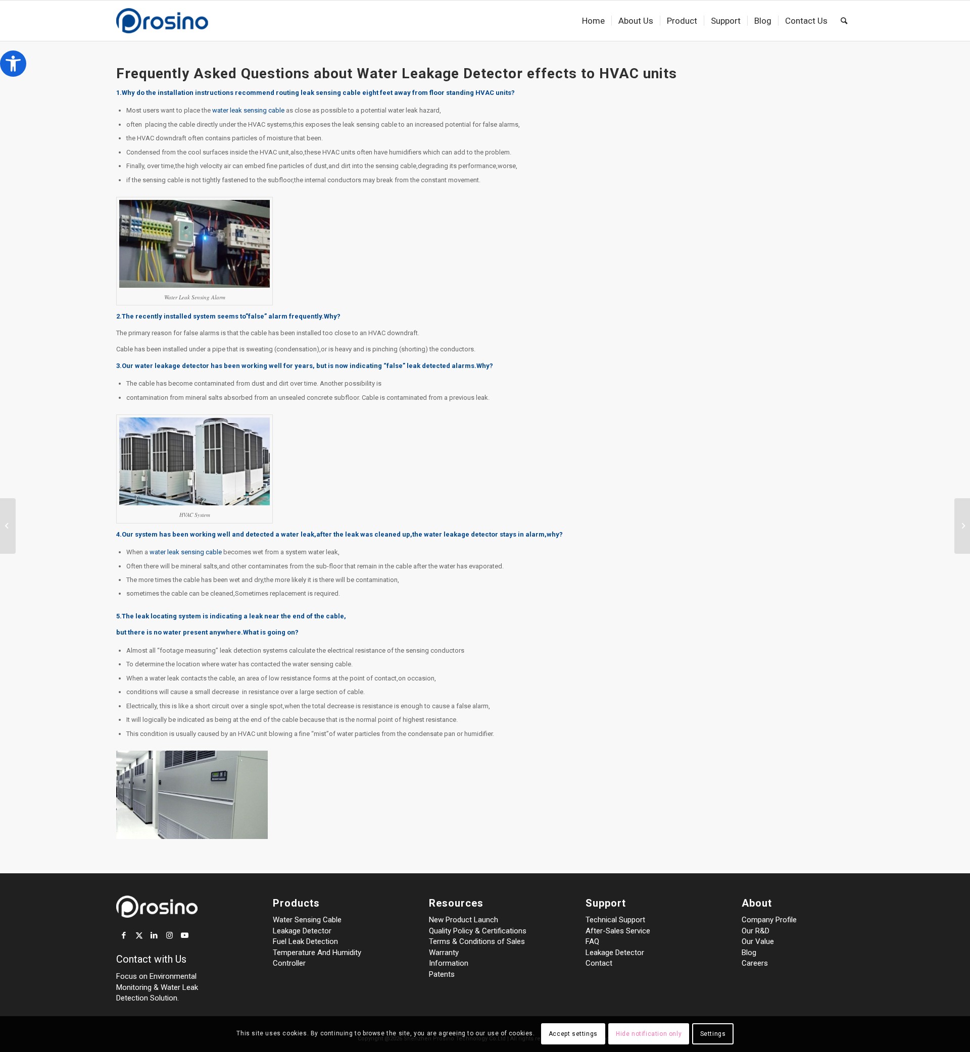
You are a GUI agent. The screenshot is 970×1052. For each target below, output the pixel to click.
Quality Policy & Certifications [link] (477, 930)
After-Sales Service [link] (618, 930)
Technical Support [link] (615, 919)
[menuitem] (593, 21)
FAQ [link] (592, 941)
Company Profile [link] (769, 919)
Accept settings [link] (573, 1034)
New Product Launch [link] (463, 919)
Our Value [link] (758, 941)
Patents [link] (442, 974)
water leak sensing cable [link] (248, 110)
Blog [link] (749, 952)
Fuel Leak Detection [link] (305, 941)
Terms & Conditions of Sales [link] (477, 941)
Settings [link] (713, 1034)
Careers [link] (755, 963)
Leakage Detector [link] (302, 930)
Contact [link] (599, 963)
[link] (13, 63)
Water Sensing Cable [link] (307, 919)
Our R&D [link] (755, 930)
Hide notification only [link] (649, 1034)
